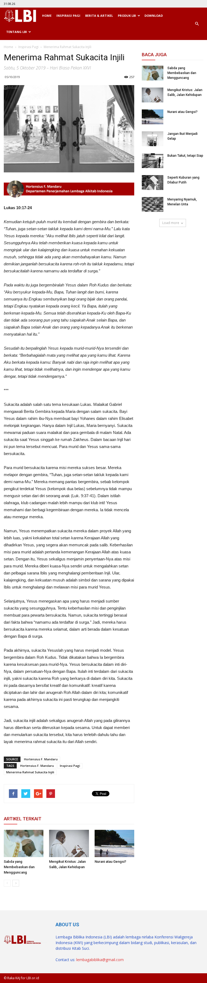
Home (46, 16)
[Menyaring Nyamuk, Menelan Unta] (152, 204)
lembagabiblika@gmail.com (100, 959)
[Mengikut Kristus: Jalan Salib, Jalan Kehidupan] (69, 843)
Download (153, 16)
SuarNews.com (155, 242)
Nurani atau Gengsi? (110, 862)
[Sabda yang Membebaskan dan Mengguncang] (23, 843)
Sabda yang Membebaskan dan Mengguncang (19, 867)
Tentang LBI (16, 32)
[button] (196, 23)
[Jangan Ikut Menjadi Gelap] (152, 138)
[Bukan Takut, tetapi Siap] (152, 160)
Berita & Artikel (99, 16)
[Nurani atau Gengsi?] (114, 843)
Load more (170, 222)
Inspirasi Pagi (68, 16)
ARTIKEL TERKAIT (23, 818)
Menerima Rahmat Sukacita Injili (30, 772)
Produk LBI (127, 16)
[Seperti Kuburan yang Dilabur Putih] (152, 182)
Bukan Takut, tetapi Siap (185, 156)
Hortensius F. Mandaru (41, 759)
